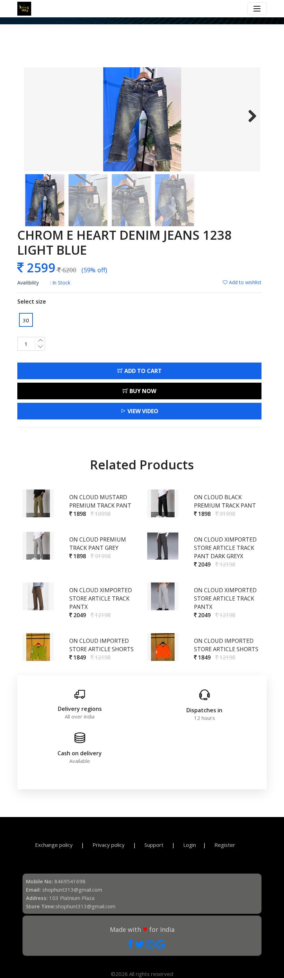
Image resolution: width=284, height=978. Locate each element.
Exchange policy (54, 844)
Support (154, 844)
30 (26, 320)
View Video (142, 411)
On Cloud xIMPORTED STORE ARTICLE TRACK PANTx (100, 598)
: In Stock (43, 282)
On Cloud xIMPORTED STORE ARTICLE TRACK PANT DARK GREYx (225, 548)
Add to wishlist (244, 282)
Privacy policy (109, 844)
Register (224, 844)
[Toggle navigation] (257, 8)
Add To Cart (142, 371)
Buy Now (142, 391)
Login (189, 844)
